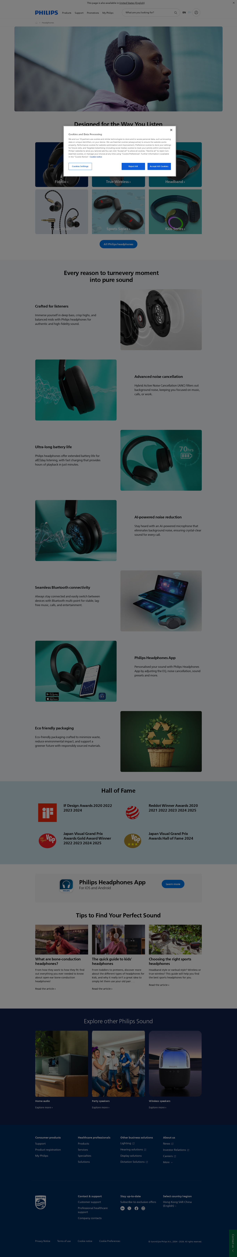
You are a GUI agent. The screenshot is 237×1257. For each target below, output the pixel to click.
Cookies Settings (80, 166)
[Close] (171, 130)
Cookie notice (96, 157)
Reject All (133, 166)
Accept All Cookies (159, 166)
